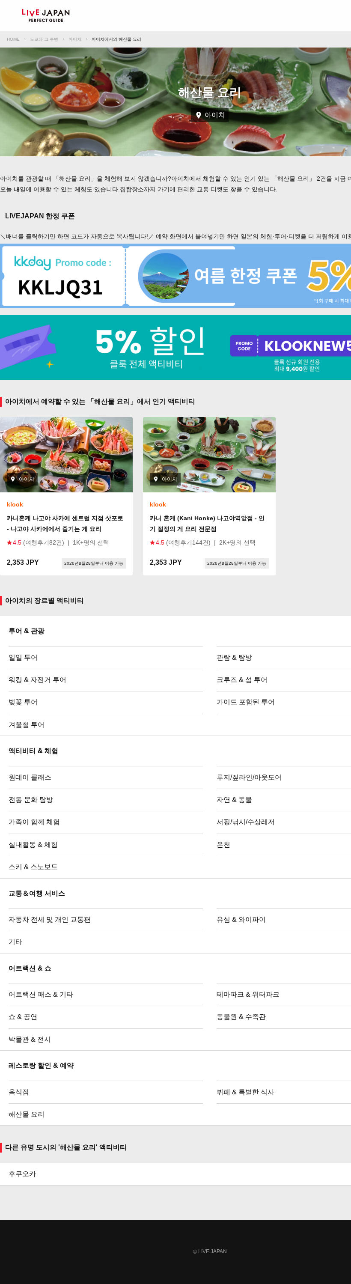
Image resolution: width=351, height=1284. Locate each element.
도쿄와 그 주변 (44, 39)
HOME (13, 39)
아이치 (74, 39)
